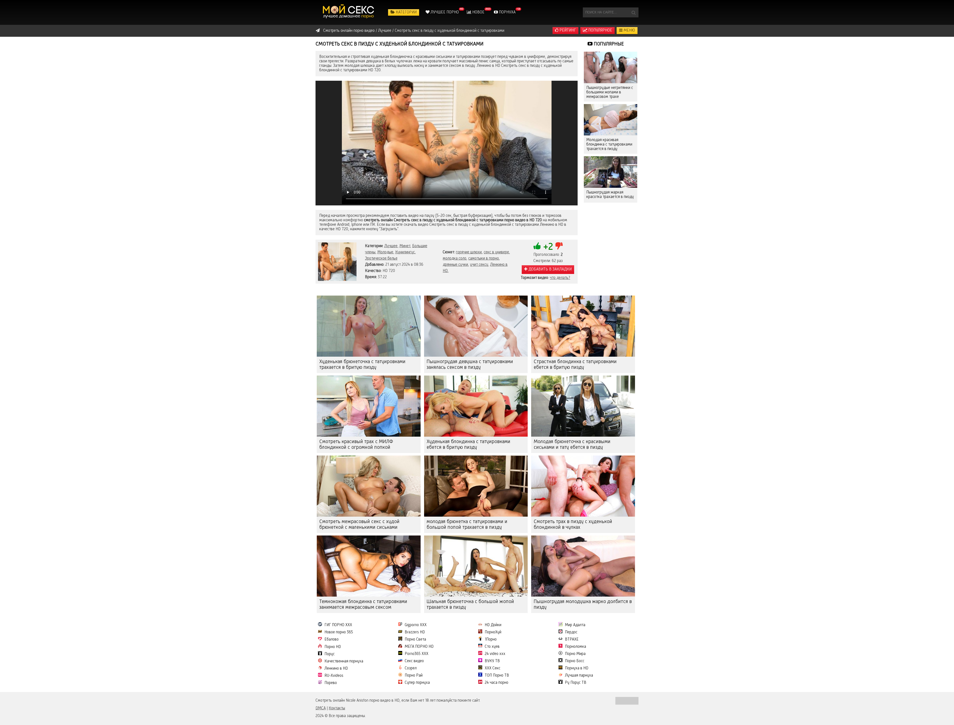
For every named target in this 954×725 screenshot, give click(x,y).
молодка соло (454, 259)
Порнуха (507, 12)
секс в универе (496, 252)
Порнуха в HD (576, 668)
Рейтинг (567, 31)
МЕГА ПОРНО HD (419, 647)
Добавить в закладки (549, 269)
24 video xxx (495, 654)
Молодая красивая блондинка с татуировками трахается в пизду (609, 144)
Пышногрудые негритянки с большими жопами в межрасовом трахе (609, 92)
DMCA (321, 708)
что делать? (560, 278)
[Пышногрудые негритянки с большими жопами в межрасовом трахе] (610, 67)
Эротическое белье (381, 259)
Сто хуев (492, 647)
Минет (404, 246)
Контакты (337, 708)
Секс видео (414, 661)
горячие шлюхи (469, 252)
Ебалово (331, 640)
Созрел (411, 668)
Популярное (599, 31)
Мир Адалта (575, 625)
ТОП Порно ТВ (497, 676)
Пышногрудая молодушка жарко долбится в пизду (583, 604)
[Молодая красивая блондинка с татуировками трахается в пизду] (610, 120)
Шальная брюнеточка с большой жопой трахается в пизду (470, 604)
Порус (329, 654)
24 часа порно (496, 683)
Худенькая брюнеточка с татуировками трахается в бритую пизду (362, 364)
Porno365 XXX (416, 654)
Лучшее (391, 246)
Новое (477, 12)
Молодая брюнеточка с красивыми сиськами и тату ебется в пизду (572, 444)
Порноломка (575, 647)
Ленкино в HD (336, 669)
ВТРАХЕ (572, 640)
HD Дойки (493, 625)
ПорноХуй (493, 632)
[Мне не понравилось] (559, 246)
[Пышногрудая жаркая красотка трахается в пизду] (610, 172)
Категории (406, 12)
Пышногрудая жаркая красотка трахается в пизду (610, 195)
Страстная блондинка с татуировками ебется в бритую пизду (575, 364)
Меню (629, 31)
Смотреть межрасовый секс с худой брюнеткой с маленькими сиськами (359, 524)
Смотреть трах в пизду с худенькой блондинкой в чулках (573, 524)
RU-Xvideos (333, 676)
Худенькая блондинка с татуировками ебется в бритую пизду (468, 444)
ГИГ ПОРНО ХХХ (338, 625)
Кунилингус (405, 252)
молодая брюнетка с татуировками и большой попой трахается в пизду (467, 524)
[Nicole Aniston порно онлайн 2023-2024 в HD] (349, 12)
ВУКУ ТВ (492, 661)
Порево (330, 683)
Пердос (571, 632)
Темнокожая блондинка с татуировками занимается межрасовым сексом (363, 604)
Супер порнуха (417, 683)
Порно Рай (414, 676)
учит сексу (479, 265)
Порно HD (332, 647)
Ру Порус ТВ (575, 683)
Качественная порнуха (343, 661)
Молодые (385, 252)
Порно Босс (574, 661)
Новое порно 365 (338, 632)
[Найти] (633, 12)
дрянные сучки (455, 265)
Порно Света (415, 640)
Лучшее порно (444, 12)
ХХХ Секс (492, 668)
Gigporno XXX (416, 625)
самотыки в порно (483, 259)
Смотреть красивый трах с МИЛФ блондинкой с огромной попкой (356, 444)
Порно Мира (575, 654)
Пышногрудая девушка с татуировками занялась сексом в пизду (470, 364)
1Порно (491, 640)
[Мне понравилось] (537, 246)
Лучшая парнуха (579, 676)
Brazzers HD (415, 632)
